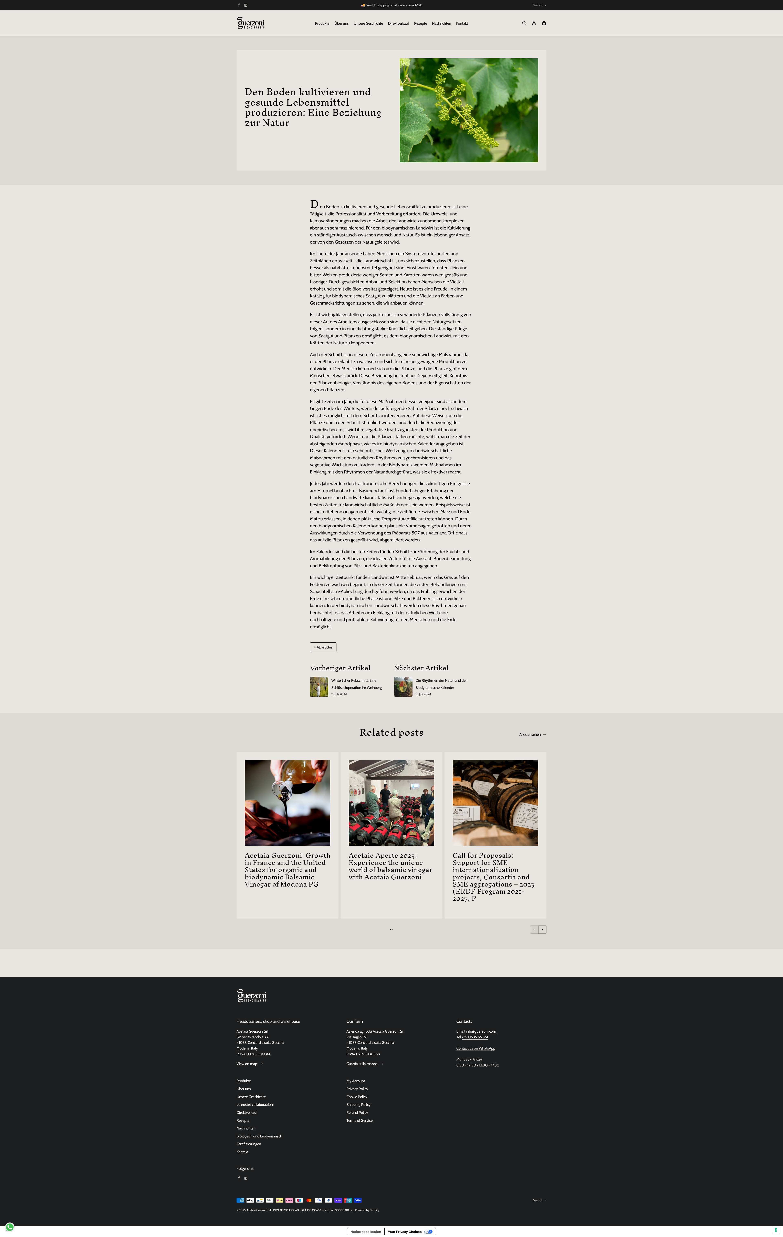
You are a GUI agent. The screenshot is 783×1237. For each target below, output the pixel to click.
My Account (355, 1080)
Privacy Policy (357, 1088)
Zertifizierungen (249, 1144)
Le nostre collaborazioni (255, 1104)
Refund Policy (357, 1112)
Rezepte (420, 23)
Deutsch (538, 5)
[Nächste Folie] (542, 930)
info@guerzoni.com (481, 1031)
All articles (324, 647)
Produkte (322, 23)
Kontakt (462, 23)
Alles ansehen (530, 734)
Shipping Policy (358, 1104)
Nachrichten (441, 23)
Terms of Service (359, 1120)
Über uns (341, 23)
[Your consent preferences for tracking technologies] (776, 1230)
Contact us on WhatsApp (475, 1048)
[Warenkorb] (544, 23)
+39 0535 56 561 (475, 1037)
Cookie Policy (356, 1096)
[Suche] (524, 23)
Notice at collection (366, 1232)
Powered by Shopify (367, 1210)
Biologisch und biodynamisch (259, 1136)
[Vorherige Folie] (534, 930)
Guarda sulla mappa (362, 1063)
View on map (247, 1063)
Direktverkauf (398, 23)
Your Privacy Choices (405, 1232)
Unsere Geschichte (368, 23)
